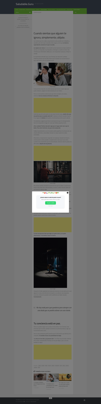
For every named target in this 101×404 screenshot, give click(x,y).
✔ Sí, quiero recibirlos (50, 202)
